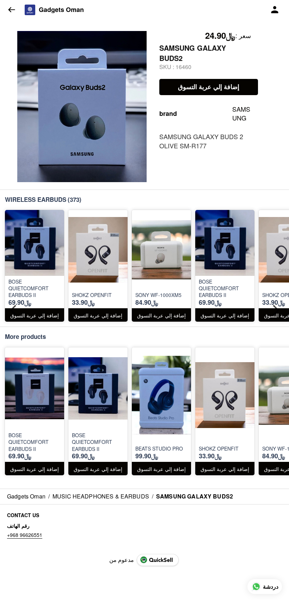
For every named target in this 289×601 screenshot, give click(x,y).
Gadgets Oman (61, 9)
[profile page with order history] (275, 10)
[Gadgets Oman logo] (30, 10)
